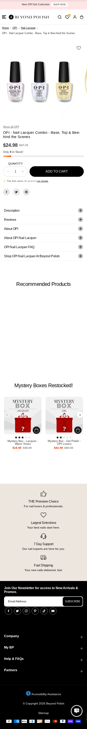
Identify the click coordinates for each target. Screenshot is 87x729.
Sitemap (43, 713)
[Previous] (7, 415)
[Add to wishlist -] (79, 48)
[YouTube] (53, 611)
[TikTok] (44, 611)
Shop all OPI (11, 126)
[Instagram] (26, 611)
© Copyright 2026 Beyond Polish (43, 703)
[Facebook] (6, 192)
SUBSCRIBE (72, 601)
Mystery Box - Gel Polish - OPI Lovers (64, 442)
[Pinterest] (26, 192)
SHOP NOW (58, 4)
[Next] (80, 415)
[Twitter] (16, 192)
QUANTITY (15, 163)
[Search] (59, 17)
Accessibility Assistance (46, 694)
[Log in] (74, 17)
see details (42, 181)
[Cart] (81, 17)
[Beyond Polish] (28, 17)
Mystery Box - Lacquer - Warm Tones (22, 442)
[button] (4, 17)
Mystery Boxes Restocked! (43, 385)
